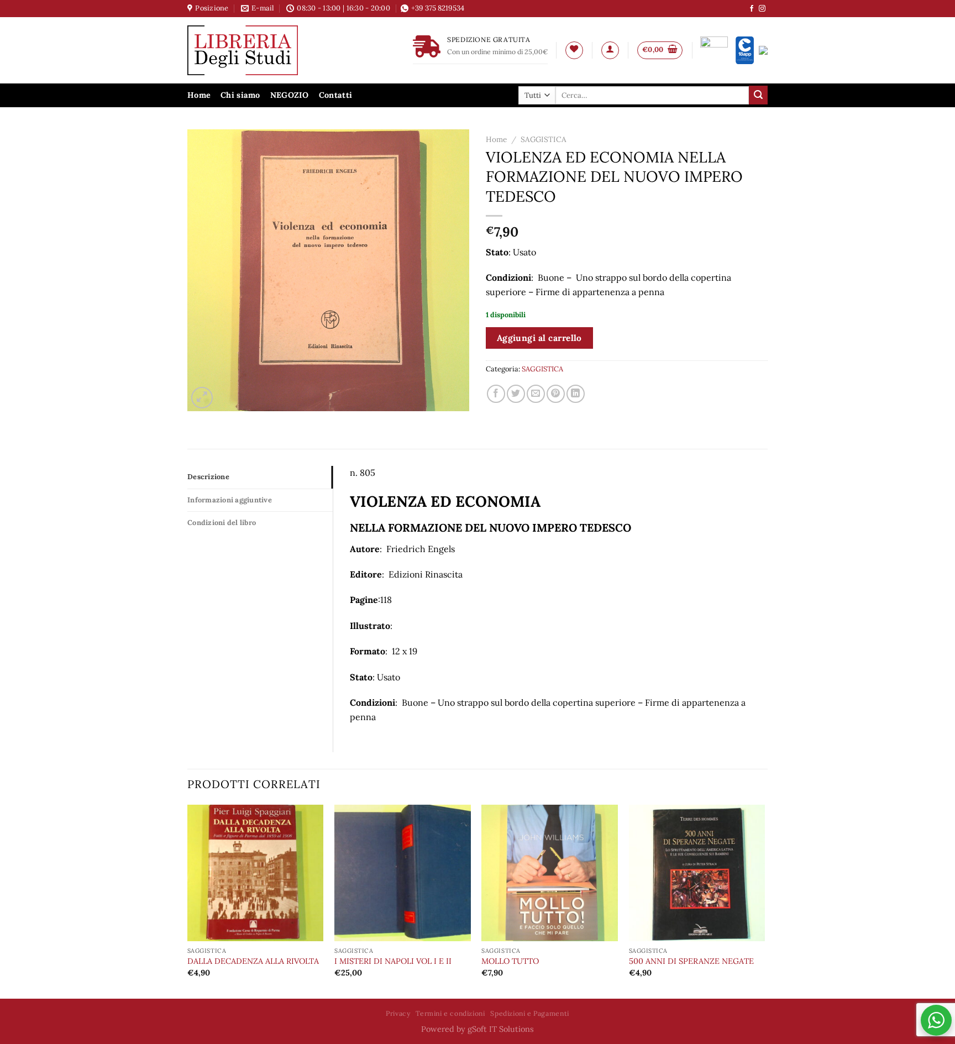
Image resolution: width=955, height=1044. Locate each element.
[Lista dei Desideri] (574, 50)
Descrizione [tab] (208, 476)
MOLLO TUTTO (510, 961)
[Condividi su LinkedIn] (575, 394)
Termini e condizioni (450, 1013)
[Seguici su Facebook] (751, 9)
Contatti (335, 95)
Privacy (398, 1013)
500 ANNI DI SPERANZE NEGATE (691, 961)
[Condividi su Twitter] (516, 394)
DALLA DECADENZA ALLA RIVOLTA (253, 961)
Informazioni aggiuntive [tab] (229, 500)
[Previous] (188, 901)
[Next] (764, 901)
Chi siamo (240, 95)
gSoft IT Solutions (501, 1029)
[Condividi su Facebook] (496, 394)
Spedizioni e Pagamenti (529, 1013)
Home (199, 95)
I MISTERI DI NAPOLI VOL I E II (393, 961)
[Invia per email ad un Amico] (536, 394)
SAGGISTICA (543, 139)
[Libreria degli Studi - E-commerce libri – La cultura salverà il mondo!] (256, 50)
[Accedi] (610, 50)
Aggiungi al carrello (539, 337)
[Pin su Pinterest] (556, 394)
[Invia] (758, 95)
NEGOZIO (289, 95)
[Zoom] (202, 397)
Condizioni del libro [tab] (221, 522)
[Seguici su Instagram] (762, 9)
